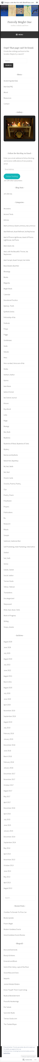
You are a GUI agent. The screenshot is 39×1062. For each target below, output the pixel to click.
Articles (6, 220)
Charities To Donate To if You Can (15, 912)
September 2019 (10, 716)
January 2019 (8, 739)
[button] (14, 133)
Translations (8, 592)
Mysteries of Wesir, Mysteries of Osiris (16, 443)
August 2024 (8, 659)
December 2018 (9, 745)
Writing (6, 621)
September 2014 (10, 842)
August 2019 (8, 722)
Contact (6, 104)
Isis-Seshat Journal (10, 398)
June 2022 (7, 670)
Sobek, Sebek (9, 570)
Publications (8, 512)
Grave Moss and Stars (11, 973)
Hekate (6, 352)
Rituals (6, 529)
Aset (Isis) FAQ (8, 86)
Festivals (7, 323)
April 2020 (7, 705)
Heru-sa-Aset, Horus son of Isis (14, 363)
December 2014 (9, 837)
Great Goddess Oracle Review (14, 935)
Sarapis (6, 535)
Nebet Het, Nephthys (11, 461)
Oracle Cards (8, 478)
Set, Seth (7, 558)
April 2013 (7, 882)
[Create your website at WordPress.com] (19, 2)
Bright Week (8, 289)
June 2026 (7, 647)
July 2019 (7, 728)
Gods (5, 346)
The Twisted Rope (10, 1024)
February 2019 (9, 733)
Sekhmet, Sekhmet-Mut (12, 541)
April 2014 (7, 854)
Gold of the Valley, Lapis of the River (16, 967)
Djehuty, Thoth (9, 306)
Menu (21, 35)
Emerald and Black (10, 961)
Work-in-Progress (10, 615)
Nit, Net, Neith (8, 466)
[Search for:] (15, 61)
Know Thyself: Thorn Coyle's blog (15, 990)
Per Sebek (7, 1007)
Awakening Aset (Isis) (11, 81)
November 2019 (9, 710)
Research (7, 524)
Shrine (6, 564)
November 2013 (9, 859)
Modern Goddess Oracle (12, 929)
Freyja (6, 329)
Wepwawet (8, 604)
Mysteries (7, 438)
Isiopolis (6, 978)
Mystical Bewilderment (12, 996)
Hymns (6, 380)
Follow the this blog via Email (19, 153)
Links (5, 415)
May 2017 (7, 796)
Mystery (6, 449)
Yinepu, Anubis (9, 627)
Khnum (6, 403)
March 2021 (8, 682)
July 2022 (7, 665)
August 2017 (8, 791)
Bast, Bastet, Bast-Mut (11, 266)
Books (6, 277)
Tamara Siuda (8, 581)
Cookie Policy (6, 1053)
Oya (5, 489)
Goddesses (8, 340)
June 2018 (7, 751)
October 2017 (9, 785)
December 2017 (9, 773)
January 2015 (8, 831)
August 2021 (8, 676)
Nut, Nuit (7, 472)
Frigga (6, 334)
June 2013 (7, 871)
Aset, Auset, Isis (9, 246)
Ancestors (7, 208)
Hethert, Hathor (9, 375)
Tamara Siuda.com (10, 1018)
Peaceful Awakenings (11, 1001)
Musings (6, 426)
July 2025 (7, 653)
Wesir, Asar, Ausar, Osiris (12, 610)
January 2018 (8, 768)
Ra (5, 518)
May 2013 (7, 877)
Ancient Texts (8, 214)
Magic (6, 420)
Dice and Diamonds (10, 950)
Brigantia (7, 283)
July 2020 (7, 693)
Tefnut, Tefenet (9, 587)
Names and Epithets (11, 455)
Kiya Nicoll (7, 409)
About (6, 92)
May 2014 (7, 848)
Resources (7, 98)
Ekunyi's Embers (9, 955)
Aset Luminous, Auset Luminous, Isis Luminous (19, 226)
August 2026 (8, 642)
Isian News (7, 386)
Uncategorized (9, 598)
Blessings (7, 271)
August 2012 (8, 888)
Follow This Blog (12, 176)
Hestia (6, 369)
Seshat (6, 552)
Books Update (9, 918)
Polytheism (8, 501)
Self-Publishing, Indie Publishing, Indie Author (19, 547)
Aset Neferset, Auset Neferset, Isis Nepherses (19, 231)
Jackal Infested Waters (12, 984)
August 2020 (8, 687)
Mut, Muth (7, 432)
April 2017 (7, 802)
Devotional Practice (11, 300)
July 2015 (7, 819)
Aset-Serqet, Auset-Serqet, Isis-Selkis (17, 260)
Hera (5, 357)
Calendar (7, 294)
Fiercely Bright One (20, 22)
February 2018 (9, 762)
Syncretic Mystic (9, 1013)
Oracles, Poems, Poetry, (12, 484)
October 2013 (9, 865)
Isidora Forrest (9, 392)
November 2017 (9, 779)
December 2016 (9, 808)
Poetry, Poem (9, 495)
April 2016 (7, 814)
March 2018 (8, 756)
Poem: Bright (8, 923)
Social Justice (8, 575)
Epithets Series (9, 311)
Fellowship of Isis (9, 317)
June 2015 (7, 825)
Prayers (6, 507)
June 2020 (7, 699)
